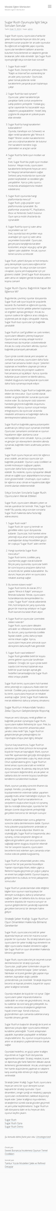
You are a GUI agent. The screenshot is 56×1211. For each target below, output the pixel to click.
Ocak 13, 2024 (15, 29)
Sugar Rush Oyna (13, 1123)
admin (30, 29)
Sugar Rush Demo (14, 1126)
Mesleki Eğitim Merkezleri (17, 6)
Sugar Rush (10, 1119)
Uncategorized (43, 1136)
